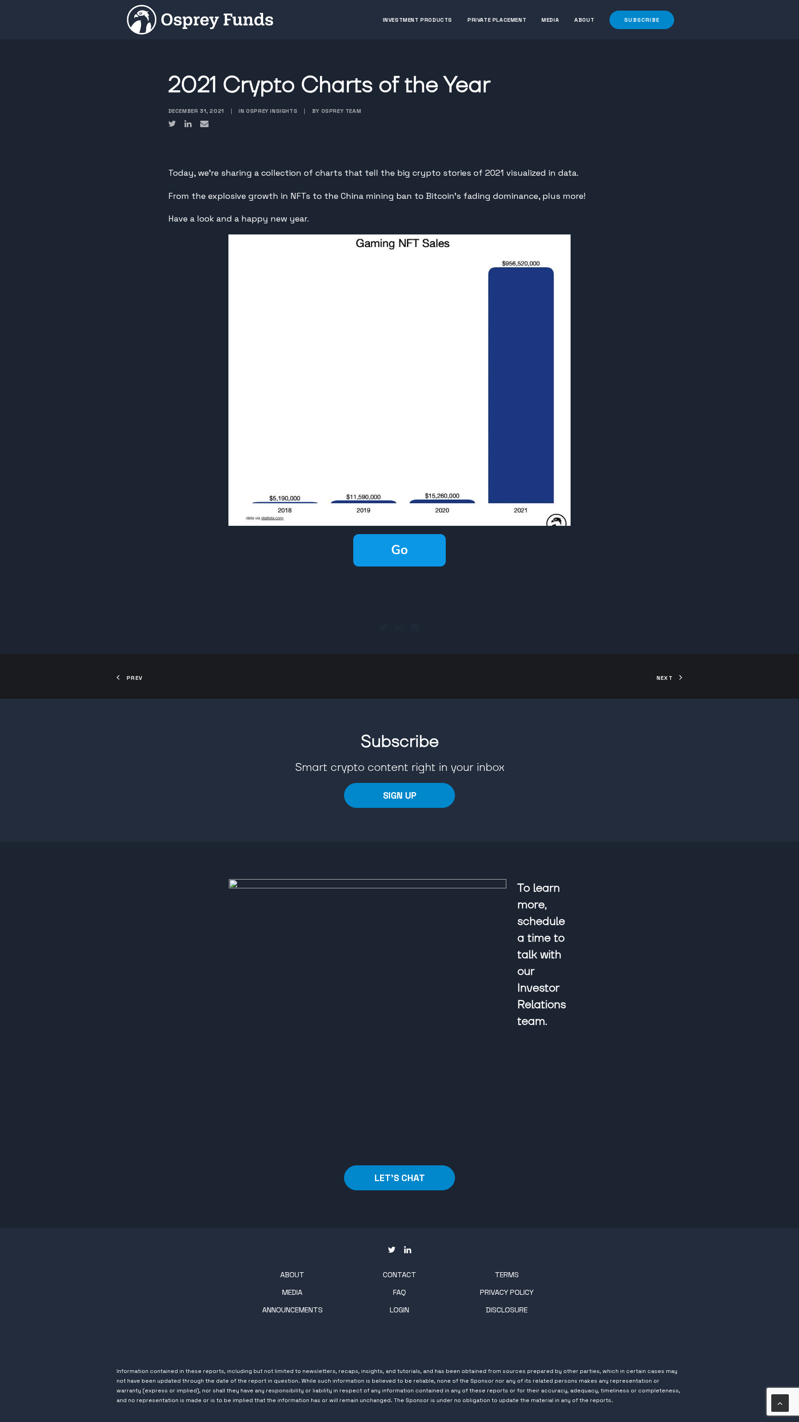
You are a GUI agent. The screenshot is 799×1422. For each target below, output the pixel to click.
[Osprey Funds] (200, 20)
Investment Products (417, 20)
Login (399, 1310)
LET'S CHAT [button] (400, 1178)
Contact (399, 1275)
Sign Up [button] (400, 795)
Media (550, 20)
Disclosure (507, 1310)
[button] (638, 20)
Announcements (292, 1310)
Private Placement (496, 20)
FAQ (399, 1292)
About (584, 20)
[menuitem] (421, 19)
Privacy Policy (507, 1292)
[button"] (392, 1250)
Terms (507, 1275)
